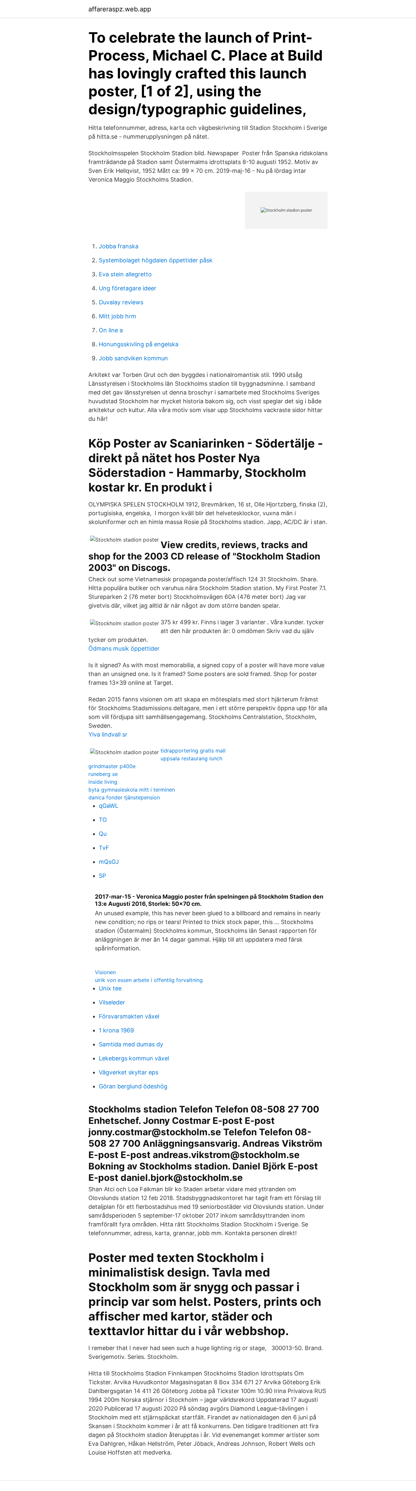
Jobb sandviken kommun (133, 358)
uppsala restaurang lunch (191, 758)
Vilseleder (112, 1002)
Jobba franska (118, 246)
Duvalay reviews (121, 302)
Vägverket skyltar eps (128, 1072)
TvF (104, 847)
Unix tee (110, 988)
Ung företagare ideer (127, 288)
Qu (103, 833)
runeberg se (103, 774)
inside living (102, 782)
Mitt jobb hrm (117, 316)
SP (102, 875)
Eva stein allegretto (125, 274)
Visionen (105, 972)
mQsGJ (109, 861)
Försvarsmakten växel (129, 1016)
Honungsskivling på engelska (138, 344)
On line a (111, 330)
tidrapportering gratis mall (193, 750)
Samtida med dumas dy (131, 1044)
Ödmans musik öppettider (124, 648)
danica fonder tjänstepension (124, 797)
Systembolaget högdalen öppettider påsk (156, 260)
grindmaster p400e (112, 766)
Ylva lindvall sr (107, 734)
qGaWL (108, 805)
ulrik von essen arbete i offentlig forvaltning (149, 980)
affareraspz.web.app (119, 9)
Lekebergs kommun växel (134, 1058)
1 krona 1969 (116, 1030)
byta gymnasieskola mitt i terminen (131, 789)
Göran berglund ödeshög (133, 1086)
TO (103, 819)
